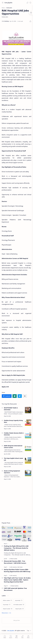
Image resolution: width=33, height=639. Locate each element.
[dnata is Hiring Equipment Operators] (28, 473)
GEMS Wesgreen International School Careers (13, 446)
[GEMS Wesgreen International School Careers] (28, 448)
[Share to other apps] (25, 396)
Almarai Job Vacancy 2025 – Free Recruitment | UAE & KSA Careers (15, 562)
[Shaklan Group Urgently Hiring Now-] (28, 422)
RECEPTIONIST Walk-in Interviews (11, 408)
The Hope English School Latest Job (13, 459)
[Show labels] (7, 613)
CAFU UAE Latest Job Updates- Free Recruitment (15, 589)
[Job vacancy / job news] (16, 567)
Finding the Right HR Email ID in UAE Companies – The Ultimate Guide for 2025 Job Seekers (16, 548)
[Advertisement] (16, 501)
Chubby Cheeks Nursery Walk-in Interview (14, 434)
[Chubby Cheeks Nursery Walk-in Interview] (28, 435)
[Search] (30, 2)
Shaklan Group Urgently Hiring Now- (13, 421)
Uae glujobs (8, 3)
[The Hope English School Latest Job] (28, 460)
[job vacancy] (13, 575)
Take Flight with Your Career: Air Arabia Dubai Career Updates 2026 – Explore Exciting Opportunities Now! (17, 580)
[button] (27, 2)
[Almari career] (13, 558)
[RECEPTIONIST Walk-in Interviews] (28, 410)
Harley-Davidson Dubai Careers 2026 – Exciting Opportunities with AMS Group (17, 570)
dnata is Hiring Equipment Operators (12, 471)
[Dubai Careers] (14, 586)
